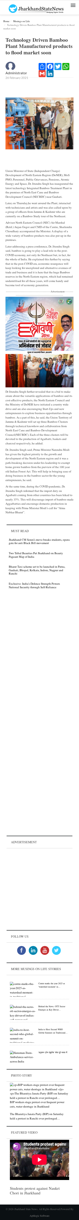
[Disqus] (39, 655)
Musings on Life (21, 21)
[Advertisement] (39, 889)
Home (6, 21)
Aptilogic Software (39, 1215)
